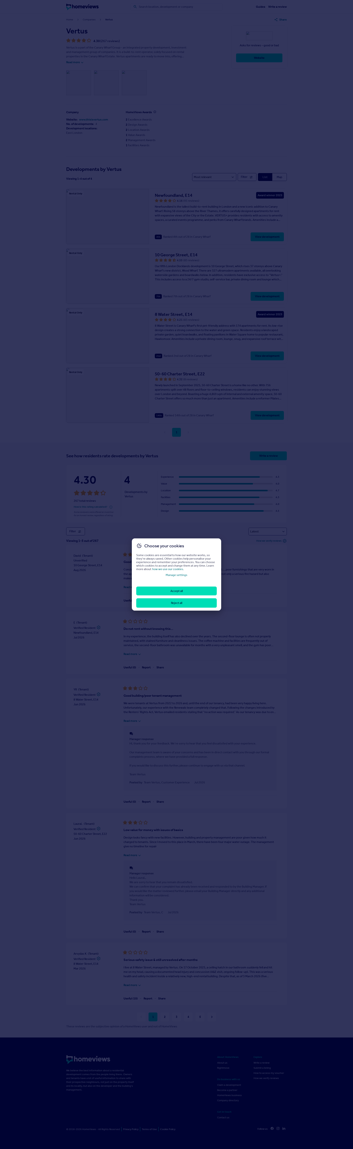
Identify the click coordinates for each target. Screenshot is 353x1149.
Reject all (176, 603)
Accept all (176, 591)
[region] (176, 574)
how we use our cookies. (168, 569)
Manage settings (176, 575)
